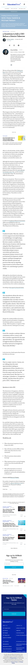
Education (6, 31)
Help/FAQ (18, 630)
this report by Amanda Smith (16, 287)
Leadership (7, 8)
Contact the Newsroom (21, 635)
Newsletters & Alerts (7, 646)
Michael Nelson (6, 514)
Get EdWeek (6, 641)
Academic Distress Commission (17, 220)
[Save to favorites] (14, 45)
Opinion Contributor (14, 52)
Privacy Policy (13, 658)
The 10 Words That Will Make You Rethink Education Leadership (9, 511)
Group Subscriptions (7, 648)
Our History (5, 630)
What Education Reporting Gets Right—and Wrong (9, 582)
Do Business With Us (21, 641)
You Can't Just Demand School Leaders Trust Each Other (8, 539)
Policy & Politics (14, 8)
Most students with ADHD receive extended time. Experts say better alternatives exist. (12, 143)
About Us (5, 625)
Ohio (11, 489)
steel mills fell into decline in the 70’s (14, 171)
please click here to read (17, 483)
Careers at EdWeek (7, 637)
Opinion (12, 31)
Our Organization (6, 628)
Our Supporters (6, 635)
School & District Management (7, 507)
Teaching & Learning (23, 8)
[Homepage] (14, 4)
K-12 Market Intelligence (21, 651)
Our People (5, 632)
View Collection (14, 548)
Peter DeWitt (11, 39)
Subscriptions (6, 644)
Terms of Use (14, 661)
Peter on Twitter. (14, 477)
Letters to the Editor (20, 628)
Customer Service (20, 632)
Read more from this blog (10, 26)
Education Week (21, 52)
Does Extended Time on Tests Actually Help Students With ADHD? (9, 139)
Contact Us (19, 625)
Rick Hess (5, 585)
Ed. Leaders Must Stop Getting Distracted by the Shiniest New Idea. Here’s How (10, 525)
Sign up (14, 613)
